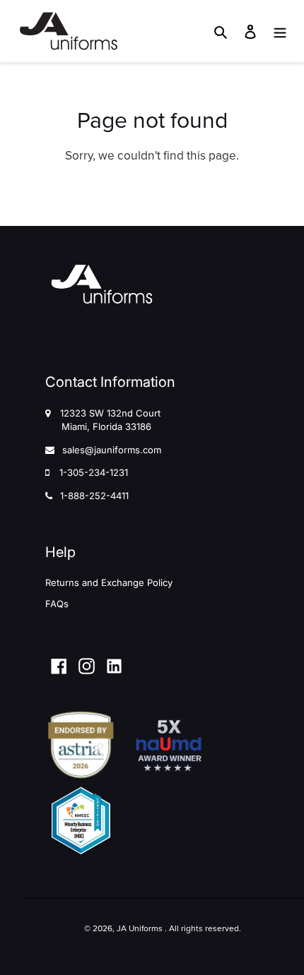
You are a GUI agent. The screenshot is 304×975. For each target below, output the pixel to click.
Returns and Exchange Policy (109, 582)
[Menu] (280, 31)
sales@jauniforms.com (111, 449)
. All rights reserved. (203, 928)
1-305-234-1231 (93, 472)
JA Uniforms (140, 928)
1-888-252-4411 (94, 495)
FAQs (57, 603)
